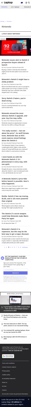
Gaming (2, 21)
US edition (15, 402)
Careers (4, 390)
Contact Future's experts (9, 367)
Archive (4, 386)
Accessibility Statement (8, 378)
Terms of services (20, 276)
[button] (2, 2)
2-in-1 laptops (15, 7)
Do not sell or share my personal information (15, 394)
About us (4, 382)
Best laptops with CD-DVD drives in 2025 (15, 337)
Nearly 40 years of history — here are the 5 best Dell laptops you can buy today (16, 317)
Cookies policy (6, 375)
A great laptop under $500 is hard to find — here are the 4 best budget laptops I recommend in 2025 (17, 308)
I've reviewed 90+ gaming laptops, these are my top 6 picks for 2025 (17, 331)
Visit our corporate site (15, 350)
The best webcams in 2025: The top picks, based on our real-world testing (16, 324)
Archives (25, 247)
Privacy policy (6, 371)
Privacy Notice (22, 277)
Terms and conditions (8, 363)
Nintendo (9, 21)
